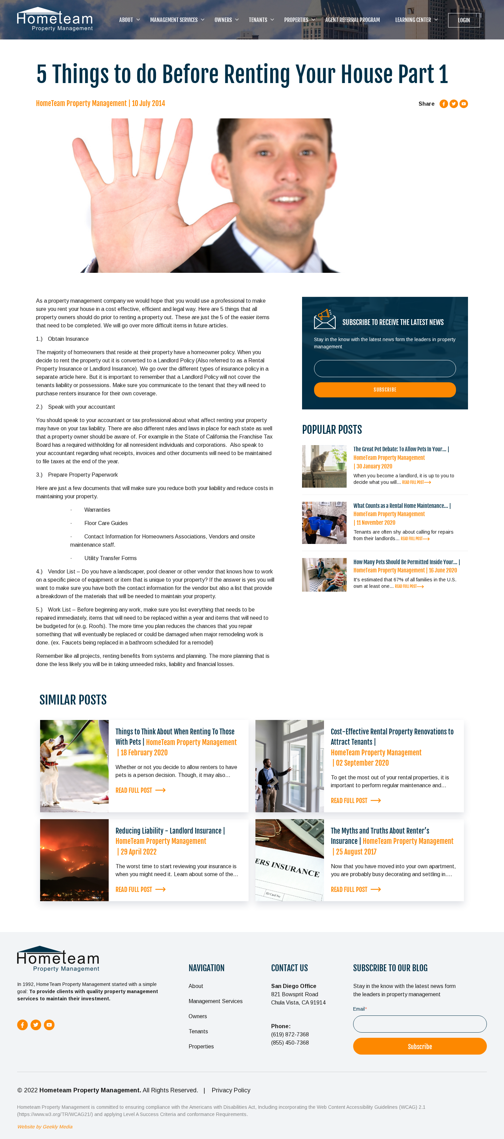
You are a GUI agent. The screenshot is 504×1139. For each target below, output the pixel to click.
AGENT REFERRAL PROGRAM (352, 19)
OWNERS (223, 19)
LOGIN (464, 20)
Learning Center (413, 19)
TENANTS (258, 19)
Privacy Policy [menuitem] (231, 1090)
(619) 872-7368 (290, 1034)
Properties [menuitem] (201, 1046)
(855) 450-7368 (290, 1043)
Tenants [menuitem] (198, 1031)
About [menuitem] (196, 986)
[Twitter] (453, 103)
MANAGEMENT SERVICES (173, 19)
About (126, 19)
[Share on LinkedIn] (463, 103)
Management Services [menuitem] (216, 1001)
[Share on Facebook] (444, 103)
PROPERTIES (296, 19)
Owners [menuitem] (198, 1016)
